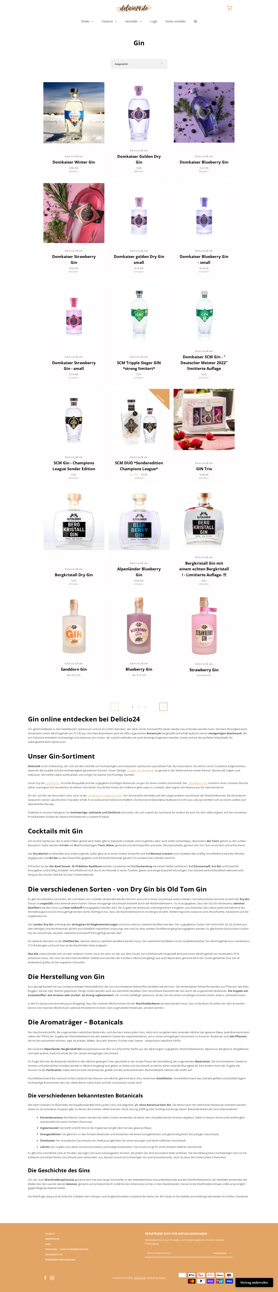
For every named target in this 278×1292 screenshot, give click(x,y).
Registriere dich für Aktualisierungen (176, 1234)
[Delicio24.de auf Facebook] (45, 1277)
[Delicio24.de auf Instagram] (52, 1277)
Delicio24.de (140, 1278)
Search (50, 1233)
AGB (47, 1244)
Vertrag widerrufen (254, 1282)
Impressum (52, 1239)
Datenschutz (54, 1254)
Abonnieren (220, 1253)
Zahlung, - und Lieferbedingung (67, 1249)
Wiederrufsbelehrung (60, 1259)
